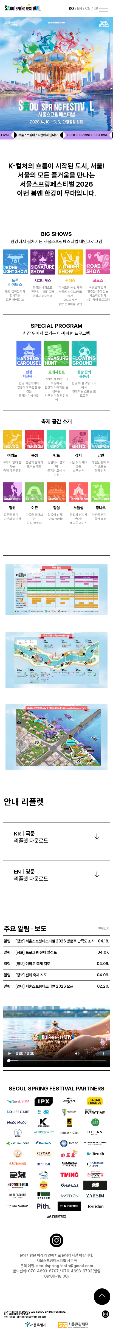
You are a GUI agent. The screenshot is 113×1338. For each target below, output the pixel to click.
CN (88, 8)
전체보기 (103, 929)
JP (96, 8)
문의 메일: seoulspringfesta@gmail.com (56, 1266)
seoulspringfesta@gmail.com (28, 1316)
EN (80, 8)
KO (72, 8)
